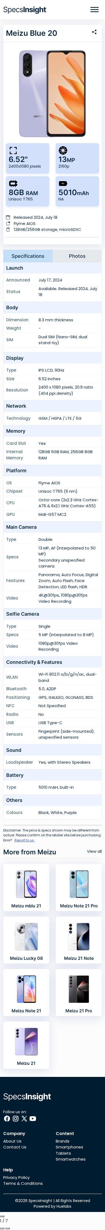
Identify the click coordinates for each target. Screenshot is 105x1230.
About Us (12, 1141)
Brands (62, 1141)
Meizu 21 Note (79, 958)
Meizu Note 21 (26, 1010)
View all (94, 851)
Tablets (63, 1153)
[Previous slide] (2, 1228)
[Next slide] (7, 1228)
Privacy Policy (16, 1177)
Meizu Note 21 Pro (79, 905)
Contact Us (14, 1147)
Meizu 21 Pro (78, 1010)
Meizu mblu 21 (26, 905)
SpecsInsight (40, 1200)
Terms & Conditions (23, 1183)
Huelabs (64, 1206)
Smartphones (69, 1147)
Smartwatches (71, 1159)
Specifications (28, 256)
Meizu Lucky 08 (26, 958)
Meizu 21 (26, 1063)
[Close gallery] (2, 1216)
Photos (77, 256)
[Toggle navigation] (94, 9)
